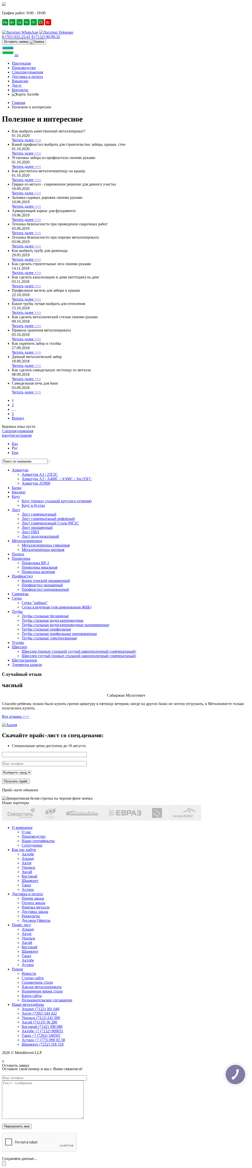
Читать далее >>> (26, 140)
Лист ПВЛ (30, 532)
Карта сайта (32, 996)
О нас (26, 832)
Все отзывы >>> (15, 716)
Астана (28, 889)
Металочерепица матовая (43, 550)
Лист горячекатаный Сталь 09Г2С (50, 523)
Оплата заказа (33, 903)
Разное (17, 969)
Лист (16, 510)
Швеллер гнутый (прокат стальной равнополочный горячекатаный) (79, 656)
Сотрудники (32, 845)
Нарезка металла (35, 907)
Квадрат (19, 492)
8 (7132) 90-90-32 (46, 37)
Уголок (18, 642)
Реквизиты (31, 916)
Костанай (29, 876)
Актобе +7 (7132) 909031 (42, 1031)
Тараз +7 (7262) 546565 (41, 1035)
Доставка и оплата (27, 76)
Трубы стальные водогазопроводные (52, 620)
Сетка (17, 598)
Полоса (18, 554)
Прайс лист (21, 925)
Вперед (18, 418)
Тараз (26, 885)
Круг (16, 496)
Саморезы (20, 594)
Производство (24, 68)
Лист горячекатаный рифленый (48, 519)
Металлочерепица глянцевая (46, 545)
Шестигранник (24, 660)
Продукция (21, 63)
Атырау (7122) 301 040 (40, 1009)
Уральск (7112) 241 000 (41, 1018)
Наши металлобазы (28, 1004)
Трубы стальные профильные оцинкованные (59, 634)
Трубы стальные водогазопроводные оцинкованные (65, 625)
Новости (29, 973)
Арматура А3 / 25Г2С (40, 474)
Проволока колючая (38, 572)
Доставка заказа (35, 911)
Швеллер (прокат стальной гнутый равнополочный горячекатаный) (79, 651)
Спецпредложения (27, 72)
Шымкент (30, 881)
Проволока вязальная (39, 567)
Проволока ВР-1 (35, 563)
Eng (15, 452)
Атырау (28, 858)
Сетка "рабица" (35, 603)
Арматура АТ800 (36, 483)
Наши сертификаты (38, 841)
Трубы (17, 611)
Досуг (17, 85)
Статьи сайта (33, 978)
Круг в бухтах (33, 505)
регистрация (21, 435)
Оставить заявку (17, 41)
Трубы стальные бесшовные (45, 616)
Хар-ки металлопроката (42, 987)
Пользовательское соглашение (47, 1000)
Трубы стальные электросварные (49, 638)
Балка (16, 488)
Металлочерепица (27, 541)
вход (6, 435)
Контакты (20, 90)
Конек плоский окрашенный (46, 580)
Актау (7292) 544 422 (39, 1013)
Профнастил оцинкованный (45, 589)
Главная (18, 103)
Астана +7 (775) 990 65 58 (43, 1040)
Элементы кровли (27, 665)
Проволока (21, 558)
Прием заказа (33, 898)
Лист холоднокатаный (40, 536)
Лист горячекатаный (39, 514)
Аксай (27, 872)
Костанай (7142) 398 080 (42, 1026)
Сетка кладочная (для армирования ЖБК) (56, 607)
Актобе (28, 854)
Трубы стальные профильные (46, 629)
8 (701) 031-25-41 (16, 37)
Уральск (28, 867)
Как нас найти (24, 850)
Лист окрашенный (37, 527)
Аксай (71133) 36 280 (39, 1022)
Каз (15, 444)
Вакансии (20, 81)
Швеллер (19, 647)
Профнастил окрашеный (42, 585)
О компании (22, 827)
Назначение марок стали (42, 991)
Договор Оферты (36, 920)
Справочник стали (37, 982)
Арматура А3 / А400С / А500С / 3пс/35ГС (57, 479)
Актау (27, 863)
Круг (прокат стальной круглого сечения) (57, 501)
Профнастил (22, 576)
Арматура (20, 470)
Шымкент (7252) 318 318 (42, 1044)
